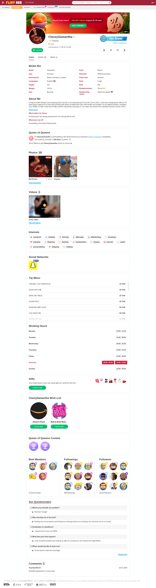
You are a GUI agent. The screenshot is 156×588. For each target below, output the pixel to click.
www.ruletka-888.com (26, 581)
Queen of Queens (95, 137)
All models (6, 7)
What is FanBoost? (120, 43)
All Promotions (39, 7)
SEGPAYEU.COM (51, 581)
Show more (33, 110)
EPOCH (42, 581)
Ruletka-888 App (65, 7)
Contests (51, 7)
